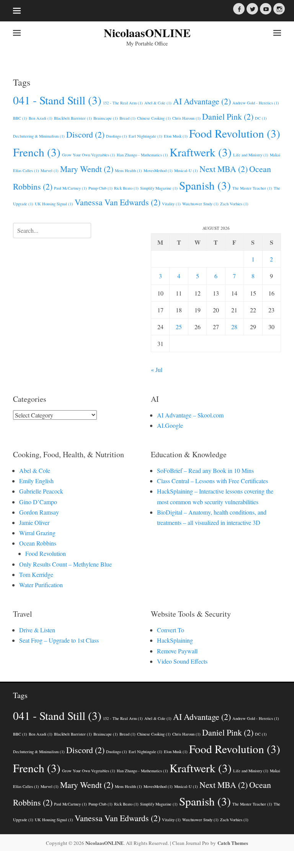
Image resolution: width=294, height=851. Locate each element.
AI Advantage (202, 101)
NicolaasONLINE (147, 32)
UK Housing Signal (54, 203)
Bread (127, 118)
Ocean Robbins (37, 543)
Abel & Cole (158, 103)
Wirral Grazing (37, 533)
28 (234, 327)
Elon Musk (176, 136)
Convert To (170, 630)
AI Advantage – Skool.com (190, 415)
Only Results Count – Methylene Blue (65, 564)
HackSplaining (175, 640)
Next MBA (223, 168)
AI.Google (170, 425)
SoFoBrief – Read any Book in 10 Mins (205, 470)
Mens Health (128, 170)
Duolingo (116, 136)
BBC (20, 118)
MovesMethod (158, 170)
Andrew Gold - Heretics (255, 103)
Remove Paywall (177, 651)
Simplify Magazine (159, 188)
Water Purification (41, 585)
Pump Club (100, 188)
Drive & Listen (37, 630)
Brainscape (105, 118)
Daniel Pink (227, 116)
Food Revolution (234, 133)
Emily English (36, 481)
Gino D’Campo (38, 502)
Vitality (171, 203)
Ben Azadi (40, 118)
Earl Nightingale (145, 136)
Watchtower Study (200, 203)
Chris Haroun (186, 118)
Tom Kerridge (36, 574)
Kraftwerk (201, 152)
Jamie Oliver (34, 522)
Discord (85, 134)
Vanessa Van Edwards (117, 202)
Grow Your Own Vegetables (88, 155)
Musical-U (186, 170)
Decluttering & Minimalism (39, 136)
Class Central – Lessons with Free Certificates (212, 481)
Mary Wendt (86, 168)
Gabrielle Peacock (41, 491)
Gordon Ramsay (39, 512)
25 (179, 327)
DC (261, 118)
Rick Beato (126, 188)
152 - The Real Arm (123, 103)
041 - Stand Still (57, 100)
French (36, 152)
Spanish (205, 185)
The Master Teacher (252, 188)
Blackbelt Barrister (73, 118)
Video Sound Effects (182, 661)
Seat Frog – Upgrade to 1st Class (59, 640)
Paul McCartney (70, 188)
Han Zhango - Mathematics (142, 155)
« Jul (156, 369)
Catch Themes (232, 842)
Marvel (50, 170)
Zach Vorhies (234, 203)
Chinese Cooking (154, 118)
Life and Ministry (250, 155)
